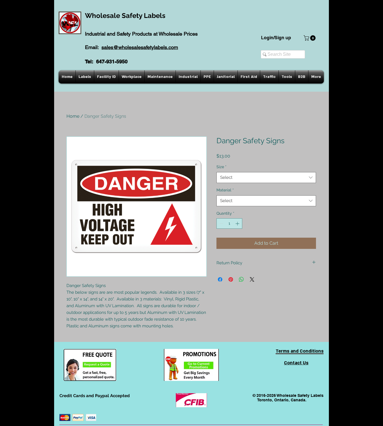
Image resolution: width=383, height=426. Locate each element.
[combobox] (266, 177)
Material (225, 190)
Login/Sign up (276, 37)
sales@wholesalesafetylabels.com (139, 47)
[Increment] (237, 223)
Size (221, 167)
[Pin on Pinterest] (230, 279)
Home (72, 116)
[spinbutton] (229, 223)
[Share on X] (252, 279)
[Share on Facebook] (220, 279)
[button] (310, 38)
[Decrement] (220, 223)
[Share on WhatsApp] (241, 279)
